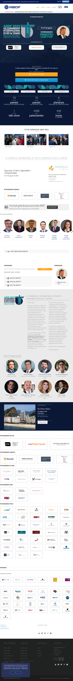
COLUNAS (39, 655)
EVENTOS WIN (23, 653)
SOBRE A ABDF (7, 648)
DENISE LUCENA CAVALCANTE (45, 237)
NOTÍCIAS (54, 7)
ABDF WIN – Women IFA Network (9, 662)
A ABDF (37, 7)
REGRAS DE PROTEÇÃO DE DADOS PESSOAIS (4, 627)
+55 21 (59, 658)
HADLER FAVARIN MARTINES (34, 237)
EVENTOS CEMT (24, 655)
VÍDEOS (39, 648)
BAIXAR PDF (45, 269)
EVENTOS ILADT (24, 658)
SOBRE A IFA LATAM (8, 655)
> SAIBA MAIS (24, 668)
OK (15, 672)
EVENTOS (43, 7)
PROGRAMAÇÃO (11, 91)
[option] (10, 229)
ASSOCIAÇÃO (7, 650)
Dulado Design (66, 678)
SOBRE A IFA (6, 653)
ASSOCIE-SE (65, 1)
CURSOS (48, 7)
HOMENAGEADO (45, 91)
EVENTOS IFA (23, 650)
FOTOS (38, 650)
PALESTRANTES (28, 91)
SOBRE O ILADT (7, 658)
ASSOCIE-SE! (53, 207)
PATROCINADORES (61, 91)
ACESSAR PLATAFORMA (37, 74)
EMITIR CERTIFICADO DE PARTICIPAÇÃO (37, 80)
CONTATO (59, 1)
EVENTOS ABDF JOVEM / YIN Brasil (27, 662)
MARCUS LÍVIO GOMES (69, 237)
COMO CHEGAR (42, 422)
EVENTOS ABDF (23, 648)
